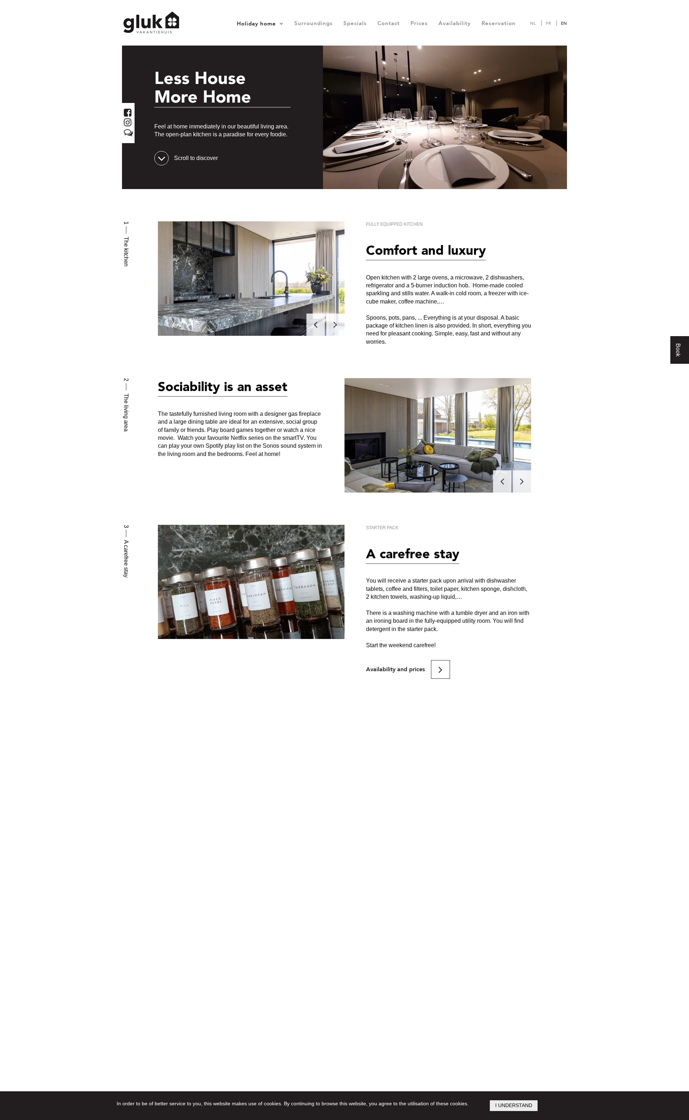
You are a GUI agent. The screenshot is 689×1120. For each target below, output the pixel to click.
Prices (419, 23)
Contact (389, 23)
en (564, 23)
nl (533, 23)
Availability (455, 23)
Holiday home (256, 23)
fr (548, 23)
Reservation (499, 23)
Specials (355, 23)
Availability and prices (395, 669)
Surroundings (313, 23)
